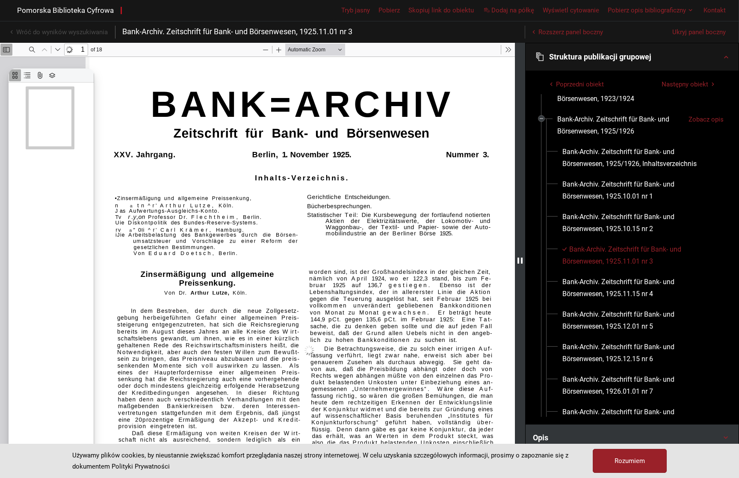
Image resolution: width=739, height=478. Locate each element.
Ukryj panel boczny (699, 32)
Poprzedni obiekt (580, 84)
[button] (632, 57)
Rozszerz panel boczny (570, 32)
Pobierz (389, 10)
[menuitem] (619, 125)
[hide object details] (520, 260)
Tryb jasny (355, 10)
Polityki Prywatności (141, 466)
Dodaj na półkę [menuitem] (512, 10)
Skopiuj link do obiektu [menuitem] (441, 10)
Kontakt (715, 10)
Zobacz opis (706, 119)
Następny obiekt (685, 84)
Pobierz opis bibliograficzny (647, 10)
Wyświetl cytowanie (571, 10)
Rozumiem (630, 461)
